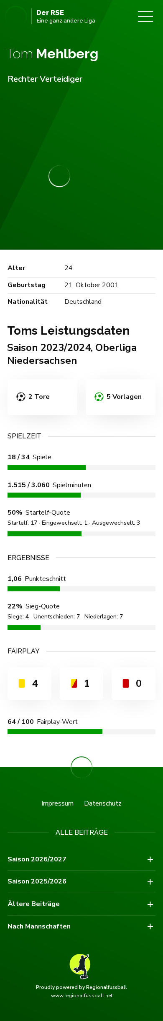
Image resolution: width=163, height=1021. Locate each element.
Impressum (57, 803)
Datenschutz (103, 803)
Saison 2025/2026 (37, 881)
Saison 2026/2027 (37, 859)
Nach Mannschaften (39, 926)
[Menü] (145, 16)
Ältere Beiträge (34, 903)
